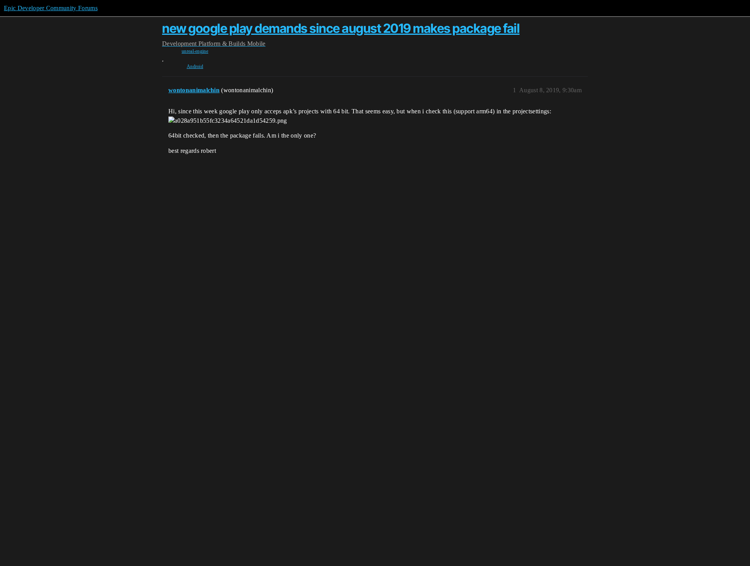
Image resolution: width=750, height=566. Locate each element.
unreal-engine (195, 51)
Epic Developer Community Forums (51, 8)
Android (195, 66)
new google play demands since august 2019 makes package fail (341, 28)
